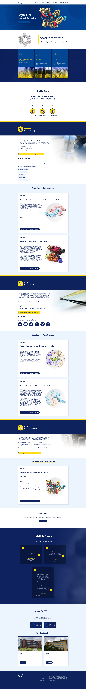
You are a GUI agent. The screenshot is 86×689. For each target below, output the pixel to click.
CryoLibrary (42, 2)
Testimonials (61, 2)
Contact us (42, 520)
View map (23, 662)
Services (36, 2)
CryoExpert (49, 2)
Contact (66, 2)
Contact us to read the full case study (29, 229)
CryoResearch (55, 2)
